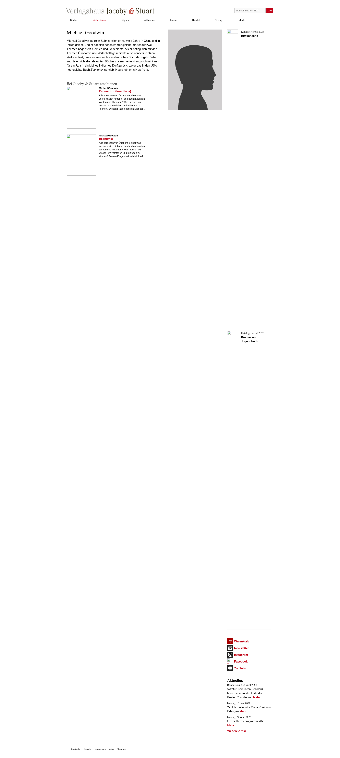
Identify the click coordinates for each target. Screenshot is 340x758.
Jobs (111, 749)
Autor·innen (99, 20)
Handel (196, 20)
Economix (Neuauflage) (115, 91)
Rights (125, 20)
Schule (241, 20)
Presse (173, 20)
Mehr (256, 697)
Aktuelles (149, 20)
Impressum (100, 749)
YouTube (240, 668)
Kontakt (87, 749)
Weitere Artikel (237, 731)
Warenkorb (241, 641)
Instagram (241, 654)
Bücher (74, 20)
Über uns (121, 749)
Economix (106, 138)
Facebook (241, 661)
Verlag (218, 20)
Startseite (75, 749)
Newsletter (241, 648)
